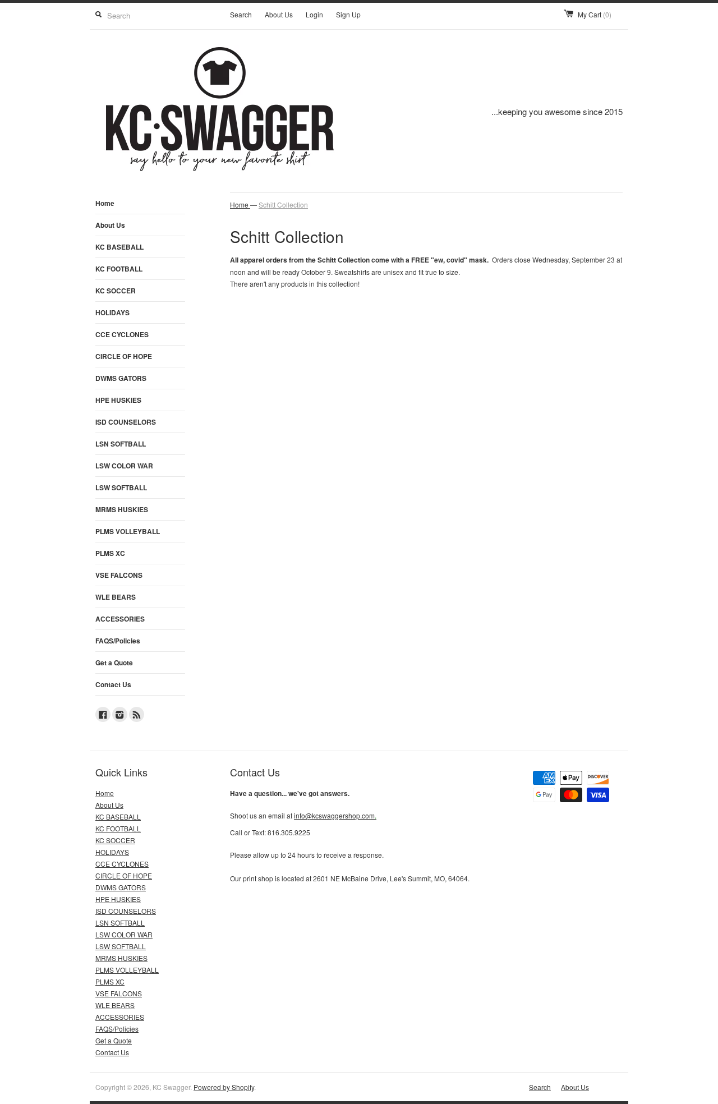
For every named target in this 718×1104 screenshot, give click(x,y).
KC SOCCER (115, 291)
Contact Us (113, 684)
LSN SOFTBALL (120, 444)
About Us (279, 14)
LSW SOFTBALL (121, 487)
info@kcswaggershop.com (335, 815)
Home (104, 203)
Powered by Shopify (224, 1087)
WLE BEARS (115, 597)
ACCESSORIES (120, 619)
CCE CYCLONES (122, 334)
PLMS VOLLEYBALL (127, 531)
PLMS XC (110, 553)
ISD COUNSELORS (125, 422)
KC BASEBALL (119, 247)
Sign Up (348, 14)
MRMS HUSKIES (121, 509)
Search (241, 14)
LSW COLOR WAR (124, 466)
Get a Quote (114, 662)
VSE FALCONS (118, 575)
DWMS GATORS (120, 378)
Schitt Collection (283, 204)
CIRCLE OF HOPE (123, 356)
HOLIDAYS (112, 312)
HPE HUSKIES (118, 400)
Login (314, 14)
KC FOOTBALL (118, 269)
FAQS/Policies (117, 641)
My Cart (594, 14)
